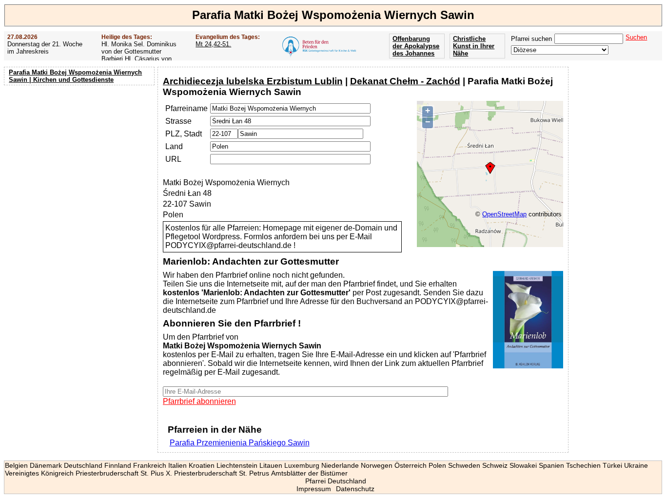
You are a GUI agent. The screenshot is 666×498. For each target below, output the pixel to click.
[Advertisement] (80, 151)
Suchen (636, 37)
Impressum (313, 489)
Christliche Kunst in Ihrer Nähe (473, 46)
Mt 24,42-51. (213, 44)
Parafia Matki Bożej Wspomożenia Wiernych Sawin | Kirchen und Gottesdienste (75, 76)
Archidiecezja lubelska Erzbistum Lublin (253, 81)
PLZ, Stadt (183, 134)
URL (173, 159)
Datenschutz (355, 489)
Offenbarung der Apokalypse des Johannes (415, 46)
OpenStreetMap (504, 214)
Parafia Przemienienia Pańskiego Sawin (240, 443)
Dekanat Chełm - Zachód (405, 81)
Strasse (178, 121)
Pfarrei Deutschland (335, 481)
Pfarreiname (186, 108)
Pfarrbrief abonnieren (199, 401)
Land (174, 146)
